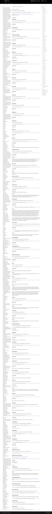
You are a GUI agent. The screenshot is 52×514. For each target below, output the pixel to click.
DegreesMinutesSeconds (6, 51)
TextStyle (4, 402)
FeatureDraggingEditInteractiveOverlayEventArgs (6, 97)
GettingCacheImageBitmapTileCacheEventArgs (6, 153)
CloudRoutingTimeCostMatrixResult (6, 26)
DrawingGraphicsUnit (5, 68)
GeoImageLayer (4, 134)
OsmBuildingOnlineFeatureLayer (6, 291)
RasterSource (4, 324)
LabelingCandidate (5, 210)
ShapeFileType (4, 374)
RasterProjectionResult (5, 322)
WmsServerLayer (5, 486)
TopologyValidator (5, 434)
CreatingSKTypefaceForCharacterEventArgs (6, 44)
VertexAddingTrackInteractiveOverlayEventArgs (6, 461)
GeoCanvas (4, 123)
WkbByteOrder (4, 478)
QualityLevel (43, 15)
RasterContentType (5, 319)
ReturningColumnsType (5, 346)
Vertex (3, 457)
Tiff (3, 226)
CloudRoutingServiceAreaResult (6, 23)
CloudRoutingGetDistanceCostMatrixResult (6, 12)
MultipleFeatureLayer (5, 261)
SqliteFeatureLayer (5, 390)
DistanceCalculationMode (6, 57)
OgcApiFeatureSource (5, 280)
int (12, 67)
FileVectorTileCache (5, 110)
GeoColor (4, 125)
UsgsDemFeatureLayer (5, 448)
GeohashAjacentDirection (6, 149)
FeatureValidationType (5, 107)
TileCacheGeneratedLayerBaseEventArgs (6, 419)
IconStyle (4, 191)
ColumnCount (43, 17)
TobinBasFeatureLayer (5, 430)
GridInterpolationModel (5, 176)
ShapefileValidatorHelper (5, 377)
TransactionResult (5, 443)
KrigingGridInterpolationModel (6, 204)
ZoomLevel (4, 505)
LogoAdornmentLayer (5, 240)
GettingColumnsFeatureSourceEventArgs (6, 155)
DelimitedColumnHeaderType (6, 53)
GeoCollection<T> (5, 124)
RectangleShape (14, 445)
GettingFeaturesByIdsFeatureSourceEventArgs (6, 156)
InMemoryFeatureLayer (5, 194)
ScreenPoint (4, 363)
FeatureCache (4, 95)
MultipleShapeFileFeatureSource (6, 264)
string (12, 25)
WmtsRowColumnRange (5, 493)
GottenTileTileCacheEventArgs (6, 167)
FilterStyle (4, 113)
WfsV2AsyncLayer (5, 474)
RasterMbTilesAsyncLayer (6, 321)
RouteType (4, 351)
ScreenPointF (4, 365)
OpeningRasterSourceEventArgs (6, 289)
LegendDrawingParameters (6, 220)
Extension (4, 93)
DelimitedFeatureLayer (5, 54)
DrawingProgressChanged (45, 91)
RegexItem (4, 330)
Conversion (4, 41)
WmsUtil (4, 489)
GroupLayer (4, 179)
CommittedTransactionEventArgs (6, 36)
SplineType (4, 387)
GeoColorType (4, 126)
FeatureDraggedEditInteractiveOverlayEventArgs (6, 96)
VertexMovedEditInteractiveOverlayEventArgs (6, 462)
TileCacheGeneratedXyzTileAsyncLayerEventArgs (6, 420)
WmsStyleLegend (5, 487)
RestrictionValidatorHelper (6, 345)
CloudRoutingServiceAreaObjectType (6, 22)
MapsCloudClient (5, 252)
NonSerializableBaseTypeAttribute (6, 278)
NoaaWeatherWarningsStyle (6, 277)
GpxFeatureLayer (5, 168)
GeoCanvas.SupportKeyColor (15, 390)
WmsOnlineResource (5, 485)
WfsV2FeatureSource (5, 476)
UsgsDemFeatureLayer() (45, 85)
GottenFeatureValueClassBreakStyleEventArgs (6, 165)
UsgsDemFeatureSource (5, 449)
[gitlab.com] (46, 512)
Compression (4, 223)
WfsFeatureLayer (5, 471)
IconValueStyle (4, 193)
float (12, 84)
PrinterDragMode (5, 307)
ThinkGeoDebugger (5, 407)
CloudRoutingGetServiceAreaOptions (6, 15)
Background (43, 62)
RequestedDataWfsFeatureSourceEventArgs (6, 338)
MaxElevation (43, 28)
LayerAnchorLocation (5, 212)
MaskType (4, 254)
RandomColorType (5, 317)
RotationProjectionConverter (6, 350)
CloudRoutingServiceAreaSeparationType (6, 24)
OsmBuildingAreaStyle (5, 290)
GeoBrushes (4, 122)
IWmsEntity (4, 190)
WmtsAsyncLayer (5, 490)
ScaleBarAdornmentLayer (6, 358)
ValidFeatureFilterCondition (6, 451)
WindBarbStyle (4, 477)
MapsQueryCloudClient (5, 253)
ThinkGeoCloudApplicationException (6, 403)
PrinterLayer (4, 308)
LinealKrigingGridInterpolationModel (6, 238)
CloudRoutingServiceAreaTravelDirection (6, 25)
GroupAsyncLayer (5, 178)
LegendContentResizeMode (6, 219)
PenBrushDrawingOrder (5, 296)
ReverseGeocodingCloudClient (6, 347)
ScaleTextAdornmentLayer (6, 361)
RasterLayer (4, 320)
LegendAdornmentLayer (5, 218)
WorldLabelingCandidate (5, 499)
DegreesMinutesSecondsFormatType (6, 52)
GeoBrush (4, 120)
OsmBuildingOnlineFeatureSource (6, 292)
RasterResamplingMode (5, 323)
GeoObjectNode (4, 138)
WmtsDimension (5, 492)
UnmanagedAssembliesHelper (6, 447)
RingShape (4, 349)
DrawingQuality (44, 43)
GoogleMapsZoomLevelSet (6, 162)
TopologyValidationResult (6, 433)
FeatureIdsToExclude (44, 36)
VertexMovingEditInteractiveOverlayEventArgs (6, 463)
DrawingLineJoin (5, 71)
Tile (3, 416)
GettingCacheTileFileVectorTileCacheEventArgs (6, 154)
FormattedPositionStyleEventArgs (6, 114)
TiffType (4, 233)
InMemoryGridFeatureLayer (6, 196)
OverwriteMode (4, 293)
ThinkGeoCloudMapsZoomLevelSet (6, 404)
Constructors (43, 84)
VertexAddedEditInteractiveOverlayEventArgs (6, 458)
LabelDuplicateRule (5, 206)
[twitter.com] (48, 512)
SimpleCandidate (5, 378)
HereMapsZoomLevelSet (5, 184)
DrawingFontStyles (5, 67)
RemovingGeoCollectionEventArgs (6, 334)
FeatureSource (14, 191)
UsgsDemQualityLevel (5, 450)
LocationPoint (4, 239)
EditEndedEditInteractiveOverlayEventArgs (6, 85)
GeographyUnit (4, 148)
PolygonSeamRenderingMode (6, 304)
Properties (43, 7)
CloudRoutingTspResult (5, 29)
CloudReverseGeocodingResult (6, 8)
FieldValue (4, 224)
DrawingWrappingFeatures (45, 90)
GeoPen (4, 139)
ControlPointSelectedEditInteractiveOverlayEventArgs (6, 39)
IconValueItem (4, 192)
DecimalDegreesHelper (5, 50)
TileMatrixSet (4, 422)
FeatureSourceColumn (5, 106)
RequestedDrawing (44, 92)
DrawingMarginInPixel (44, 49)
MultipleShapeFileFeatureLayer (6, 263)
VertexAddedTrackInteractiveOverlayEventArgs (6, 459)
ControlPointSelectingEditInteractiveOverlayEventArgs (6, 40)
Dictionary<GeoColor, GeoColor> (16, 428)
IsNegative (43, 73)
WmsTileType (4, 488)
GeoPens (4, 140)
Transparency (43, 64)
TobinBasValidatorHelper (5, 432)
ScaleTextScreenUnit (5, 362)
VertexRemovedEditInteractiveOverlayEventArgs (6, 464)
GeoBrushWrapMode (5, 121)
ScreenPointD (4, 364)
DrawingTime (43, 58)
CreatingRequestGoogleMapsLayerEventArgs (6, 43)
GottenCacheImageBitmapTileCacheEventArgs (6, 163)
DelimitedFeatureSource (5, 55)
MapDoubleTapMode (5, 247)
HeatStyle (4, 180)
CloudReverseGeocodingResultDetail (6, 9)
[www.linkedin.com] (49, 512)
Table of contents (44, 6)
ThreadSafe (43, 77)
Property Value (44, 14)
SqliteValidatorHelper (5, 392)
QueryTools (13, 170)
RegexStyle (4, 332)
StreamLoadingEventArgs (6, 394)
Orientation (4, 225)
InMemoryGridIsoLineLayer (6, 198)
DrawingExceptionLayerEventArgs (6, 64)
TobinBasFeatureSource (5, 431)
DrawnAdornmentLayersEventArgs (6, 82)
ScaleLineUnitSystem (5, 360)
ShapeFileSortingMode (5, 373)
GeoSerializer (4, 142)
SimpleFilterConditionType (6, 380)
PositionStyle (4, 306)
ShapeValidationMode (5, 375)
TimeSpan (13, 261)
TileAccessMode (5, 417)
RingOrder (4, 348)
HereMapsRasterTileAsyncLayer (6, 181)
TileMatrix (4, 421)
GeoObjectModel (5, 137)
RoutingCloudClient (5, 352)
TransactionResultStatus (5, 444)
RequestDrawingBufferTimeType (6, 336)
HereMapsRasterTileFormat (6, 182)
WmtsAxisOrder (4, 491)
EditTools (4, 86)
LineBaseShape (4, 234)
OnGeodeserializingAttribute (6, 282)
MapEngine (4, 248)
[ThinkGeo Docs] (2, 1)
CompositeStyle (4, 38)
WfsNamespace (4, 473)
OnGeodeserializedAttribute (6, 281)
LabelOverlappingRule (5, 209)
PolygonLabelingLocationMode (6, 303)
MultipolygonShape (5, 266)
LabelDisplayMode (5, 205)
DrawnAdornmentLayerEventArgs (6, 81)
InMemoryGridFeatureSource (6, 197)
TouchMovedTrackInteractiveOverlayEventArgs (6, 436)
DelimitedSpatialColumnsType (6, 56)
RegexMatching (4, 331)
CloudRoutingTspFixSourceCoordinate (6, 28)
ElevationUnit (43, 30)
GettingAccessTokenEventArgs (6, 152)
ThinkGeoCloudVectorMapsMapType (6, 406)
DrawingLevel (4, 69)
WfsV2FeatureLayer (5, 475)
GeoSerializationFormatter (6, 141)
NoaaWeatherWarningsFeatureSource (6, 276)
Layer (3, 211)
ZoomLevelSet (4, 506)
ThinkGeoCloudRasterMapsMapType (6, 405)
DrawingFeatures (44, 89)
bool (12, 283)
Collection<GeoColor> (15, 386)
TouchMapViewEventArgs (6, 435)
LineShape (4, 236)
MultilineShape (4, 260)
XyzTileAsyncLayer (5, 503)
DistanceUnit (13, 127)
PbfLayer (4, 295)
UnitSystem (4, 446)
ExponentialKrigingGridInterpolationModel (6, 92)
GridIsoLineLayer (5, 177)
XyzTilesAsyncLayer (5, 504)
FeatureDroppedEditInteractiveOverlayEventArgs (6, 98)
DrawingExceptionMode (5, 65)
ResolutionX (43, 21)
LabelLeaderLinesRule (5, 208)
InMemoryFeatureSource (5, 195)
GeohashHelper (4, 150)
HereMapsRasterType (5, 183)
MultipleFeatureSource (5, 262)
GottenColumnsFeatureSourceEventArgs (6, 164)
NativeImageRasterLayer (5, 268)
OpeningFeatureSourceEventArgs (6, 288)
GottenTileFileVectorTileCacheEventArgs (6, 166)
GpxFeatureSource (5, 169)
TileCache (4, 418)
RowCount (43, 19)
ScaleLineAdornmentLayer (6, 359)
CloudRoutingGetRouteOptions (6, 13)
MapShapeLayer (4, 250)
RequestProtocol (5, 337)
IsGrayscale (43, 75)
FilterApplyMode (4, 111)
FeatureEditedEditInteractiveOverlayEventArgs (6, 99)
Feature (4, 94)
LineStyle (4, 237)
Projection (43, 32)
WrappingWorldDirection (5, 501)
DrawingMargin (4, 72)
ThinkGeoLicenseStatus (5, 408)
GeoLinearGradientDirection (6, 136)
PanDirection (4, 294)
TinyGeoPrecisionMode (5, 429)
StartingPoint (4, 393)
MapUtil (4, 251)
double (13, 118)
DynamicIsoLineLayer (5, 84)
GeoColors (4, 127)
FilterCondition (4, 112)
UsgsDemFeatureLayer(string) (45, 86)
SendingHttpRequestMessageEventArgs (6, 366)
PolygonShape (4, 305)
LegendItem (4, 222)
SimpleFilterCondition (5, 379)
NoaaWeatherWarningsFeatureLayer (6, 275)
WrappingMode (4, 500)
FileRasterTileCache (5, 108)
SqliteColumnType (5, 389)
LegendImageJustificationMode (6, 221)
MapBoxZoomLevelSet (5, 246)
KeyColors (43, 71)
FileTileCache (4, 109)
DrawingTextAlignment (5, 78)
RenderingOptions (5, 335)
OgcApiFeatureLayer (5, 279)
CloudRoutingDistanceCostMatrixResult (6, 10)
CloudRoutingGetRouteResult (6, 14)
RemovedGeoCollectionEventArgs (6, 333)
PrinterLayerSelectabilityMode (6, 309)
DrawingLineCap (4, 70)
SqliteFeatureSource (5, 391)
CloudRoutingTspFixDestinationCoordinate (6, 27)
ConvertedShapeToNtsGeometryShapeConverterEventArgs (6, 42)
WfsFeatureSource (5, 472)
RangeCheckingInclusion (5, 318)
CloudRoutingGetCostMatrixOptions (6, 11)
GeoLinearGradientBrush (5, 135)
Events (42, 88)
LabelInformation (5, 207)
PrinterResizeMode (5, 310)
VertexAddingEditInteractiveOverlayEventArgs (6, 460)
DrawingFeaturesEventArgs (6, 66)
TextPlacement (4, 401)
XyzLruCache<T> (5, 502)
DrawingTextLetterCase (5, 79)
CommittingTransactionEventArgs (6, 37)
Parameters (44, 87)
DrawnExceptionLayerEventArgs (6, 83)
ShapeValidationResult (5, 376)
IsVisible (43, 56)
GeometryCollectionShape (6, 151)
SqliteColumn (4, 388)
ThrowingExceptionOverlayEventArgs (6, 415)
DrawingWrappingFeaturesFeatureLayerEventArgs (6, 80)
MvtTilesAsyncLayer (5, 267)
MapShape (4, 249)
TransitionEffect (4, 445)
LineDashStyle (4, 235)
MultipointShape (4, 265)
